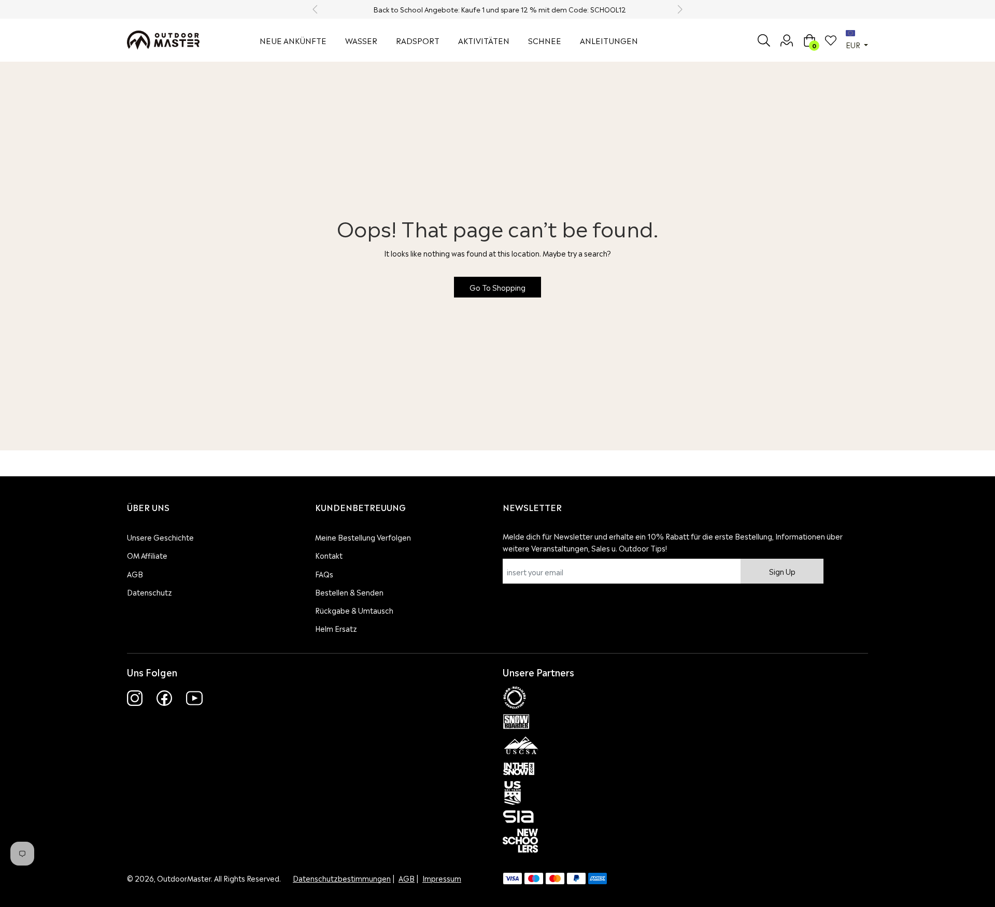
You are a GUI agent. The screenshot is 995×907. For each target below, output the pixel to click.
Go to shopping (497, 286)
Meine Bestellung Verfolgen (363, 536)
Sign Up (782, 570)
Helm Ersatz (336, 627)
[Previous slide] (315, 9)
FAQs (324, 573)
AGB (135, 573)
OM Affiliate (147, 554)
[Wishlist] (831, 40)
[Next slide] (679, 9)
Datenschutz (149, 591)
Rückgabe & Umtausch (354, 609)
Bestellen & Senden (349, 591)
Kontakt (329, 554)
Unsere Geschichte (160, 536)
